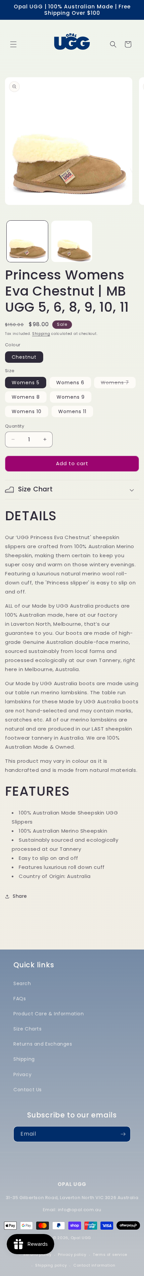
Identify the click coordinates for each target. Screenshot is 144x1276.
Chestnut (24, 357)
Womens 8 (26, 397)
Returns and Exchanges (42, 1044)
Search (22, 983)
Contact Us (27, 1089)
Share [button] (20, 896)
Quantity (14, 426)
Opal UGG (81, 1237)
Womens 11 (72, 411)
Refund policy (37, 1254)
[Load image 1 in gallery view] (27, 241)
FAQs (19, 998)
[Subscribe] (123, 1134)
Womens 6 (70, 382)
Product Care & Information (48, 1013)
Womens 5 (26, 382)
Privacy (22, 1074)
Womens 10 (27, 411)
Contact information (94, 1265)
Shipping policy (51, 1265)
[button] (13, 44)
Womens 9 (71, 397)
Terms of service (110, 1254)
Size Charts (27, 1028)
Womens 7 (118, 383)
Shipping (41, 333)
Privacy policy (72, 1254)
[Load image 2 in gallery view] (71, 241)
